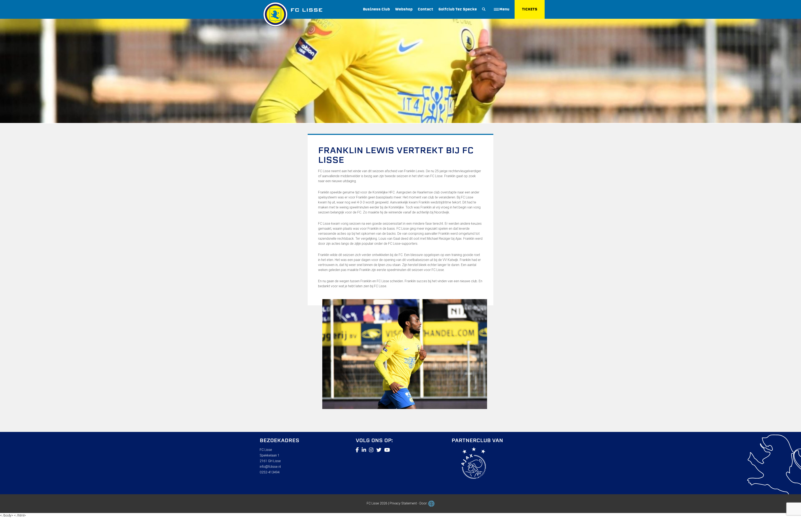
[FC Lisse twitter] (378, 450)
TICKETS (529, 9)
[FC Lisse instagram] (371, 450)
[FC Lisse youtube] (387, 450)
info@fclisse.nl (270, 467)
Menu (504, 9)
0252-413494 (270, 472)
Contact (425, 9)
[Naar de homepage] (291, 13)
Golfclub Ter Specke (457, 9)
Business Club (376, 9)
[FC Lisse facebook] (357, 450)
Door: (423, 503)
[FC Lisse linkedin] (364, 450)
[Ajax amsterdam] (469, 464)
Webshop (404, 9)
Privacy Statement (403, 503)
